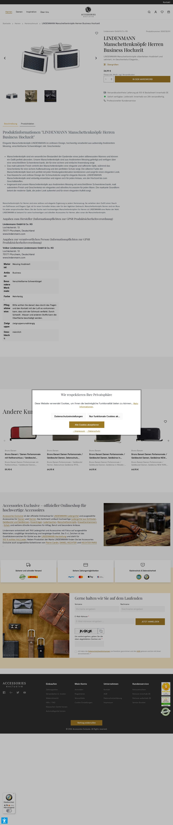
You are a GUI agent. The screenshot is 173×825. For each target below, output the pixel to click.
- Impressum (79, 431)
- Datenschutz (93, 431)
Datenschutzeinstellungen (68, 416)
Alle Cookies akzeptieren (87, 424)
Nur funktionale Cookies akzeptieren (106, 416)
